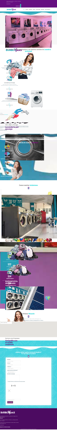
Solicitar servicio (47, 9)
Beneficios (30, 9)
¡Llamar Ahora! (3, 130)
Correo (9, 363)
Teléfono (9, 366)
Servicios (27, 9)
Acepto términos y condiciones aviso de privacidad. (16, 381)
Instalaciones (38, 9)
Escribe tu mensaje (11, 373)
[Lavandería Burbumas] (11, 9)
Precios (34, 9)
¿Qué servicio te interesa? (12, 370)
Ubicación (42, 9)
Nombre (9, 359)
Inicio (24, 9)
